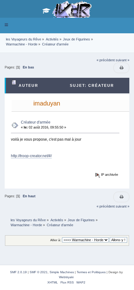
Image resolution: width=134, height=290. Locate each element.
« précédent (106, 60)
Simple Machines (62, 272)
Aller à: (55, 240)
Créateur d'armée (35, 122)
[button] (6, 25)
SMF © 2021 (39, 272)
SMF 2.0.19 (18, 272)
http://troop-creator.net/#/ (31, 156)
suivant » (122, 60)
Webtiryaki (66, 277)
